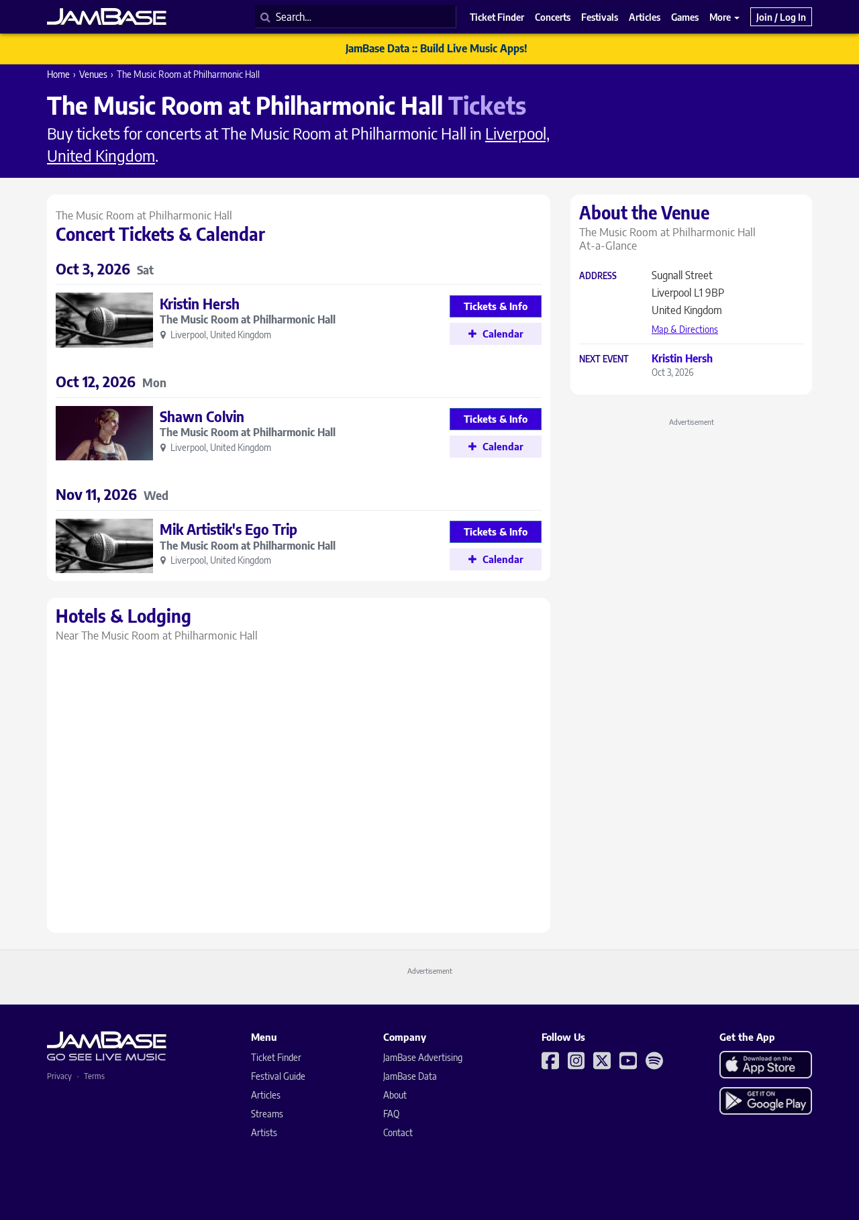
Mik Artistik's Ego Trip (228, 529)
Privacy (59, 1076)
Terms (94, 1076)
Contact (398, 1132)
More (721, 17)
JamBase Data (410, 1076)
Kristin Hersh (200, 304)
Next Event (604, 359)
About (395, 1095)
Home (58, 74)
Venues (93, 74)
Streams (267, 1113)
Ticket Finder (276, 1057)
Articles (266, 1095)
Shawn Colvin (202, 416)
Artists (264, 1132)
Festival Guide (278, 1076)
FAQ (391, 1113)
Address (598, 276)
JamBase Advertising (422, 1057)
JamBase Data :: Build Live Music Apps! (436, 48)
